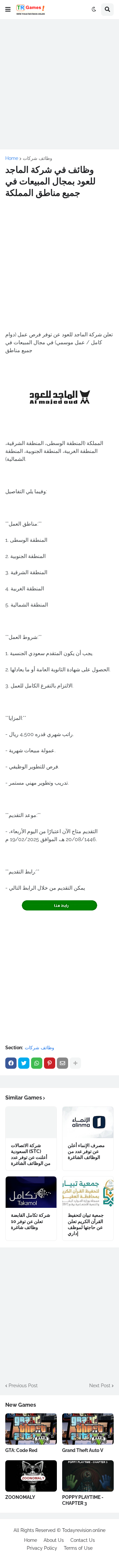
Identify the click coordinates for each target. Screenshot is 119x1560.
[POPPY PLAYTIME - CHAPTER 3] (88, 1476)
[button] (8, 9)
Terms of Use (78, 1548)
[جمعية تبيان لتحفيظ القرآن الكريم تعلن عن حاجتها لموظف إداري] (87, 1192)
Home (11, 158)
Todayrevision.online (83, 1530)
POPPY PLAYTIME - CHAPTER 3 (82, 1500)
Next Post (99, 1385)
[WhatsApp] (36, 1063)
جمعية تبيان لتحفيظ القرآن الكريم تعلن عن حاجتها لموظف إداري (86, 1224)
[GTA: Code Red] (31, 1429)
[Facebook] (11, 1063)
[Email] (62, 1063)
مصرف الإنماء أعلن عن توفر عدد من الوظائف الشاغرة (86, 1151)
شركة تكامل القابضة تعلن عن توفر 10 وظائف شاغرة (30, 1221)
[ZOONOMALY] (31, 1476)
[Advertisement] (59, 84)
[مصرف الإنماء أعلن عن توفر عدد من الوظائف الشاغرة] (87, 1122)
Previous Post (23, 1385)
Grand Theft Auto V (82, 1450)
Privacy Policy (42, 1548)
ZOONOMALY (20, 1497)
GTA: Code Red (21, 1450)
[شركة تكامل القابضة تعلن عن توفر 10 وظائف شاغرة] (31, 1192)
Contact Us (82, 1540)
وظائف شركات (37, 158)
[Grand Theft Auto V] (88, 1429)
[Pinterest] (49, 1063)
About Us (54, 1540)
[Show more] (75, 1063)
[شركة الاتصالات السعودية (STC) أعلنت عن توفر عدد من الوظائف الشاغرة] (31, 1122)
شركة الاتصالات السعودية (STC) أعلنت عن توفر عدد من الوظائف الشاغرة (31, 1154)
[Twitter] (23, 1063)
